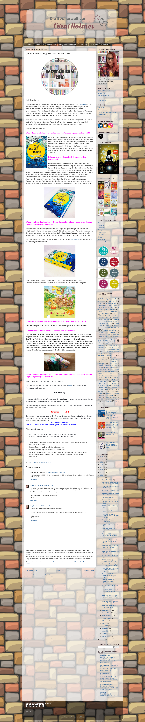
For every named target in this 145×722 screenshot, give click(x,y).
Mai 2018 (105, 626)
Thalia (100, 237)
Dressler (116, 319)
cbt (106, 391)
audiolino (114, 387)
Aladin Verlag (104, 299)
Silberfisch (116, 377)
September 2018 (107, 615)
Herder (108, 334)
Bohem (105, 307)
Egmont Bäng (108, 325)
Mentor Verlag (101, 359)
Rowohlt (112, 373)
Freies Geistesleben (110, 330)
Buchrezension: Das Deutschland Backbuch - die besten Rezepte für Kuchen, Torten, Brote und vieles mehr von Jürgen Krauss (108, 678)
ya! (116, 401)
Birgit (32, 485)
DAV (99, 315)
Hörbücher (83, 45)
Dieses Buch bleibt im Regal (107, 112)
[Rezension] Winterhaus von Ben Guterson (110, 552)
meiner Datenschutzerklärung (57, 562)
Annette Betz (114, 299)
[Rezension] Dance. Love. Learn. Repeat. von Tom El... (110, 597)
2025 (102, 459)
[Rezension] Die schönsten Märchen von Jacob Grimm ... (110, 547)
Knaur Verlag (113, 345)
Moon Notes (116, 360)
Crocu (115, 314)
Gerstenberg (101, 332)
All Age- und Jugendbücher (67, 45)
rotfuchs (115, 397)
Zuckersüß (116, 385)
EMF (116, 321)
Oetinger (101, 364)
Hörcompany (115, 336)
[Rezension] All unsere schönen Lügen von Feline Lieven (111, 445)
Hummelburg (104, 336)
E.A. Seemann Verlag (107, 321)
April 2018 (105, 628)
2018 (102, 477)
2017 (102, 639)
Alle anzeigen (116, 698)
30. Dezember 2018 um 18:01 (44, 485)
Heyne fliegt (116, 334)
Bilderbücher (40, 45)
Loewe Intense (112, 353)
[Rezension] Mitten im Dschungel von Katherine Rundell (110, 515)
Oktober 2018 (106, 613)
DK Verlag (112, 315)
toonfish (100, 399)
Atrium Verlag (111, 303)
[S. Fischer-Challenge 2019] (110, 490)
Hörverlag (103, 338)
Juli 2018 (105, 620)
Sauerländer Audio (105, 375)
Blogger (82, 717)
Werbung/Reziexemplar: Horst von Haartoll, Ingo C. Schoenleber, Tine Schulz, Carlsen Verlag (108, 660)
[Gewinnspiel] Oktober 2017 (110, 433)
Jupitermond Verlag (103, 342)
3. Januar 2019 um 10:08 (43, 506)
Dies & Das (101, 93)
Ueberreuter (102, 383)
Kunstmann (101, 349)
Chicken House (114, 311)
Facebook (101, 225)
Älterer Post (89, 571)
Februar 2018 (106, 633)
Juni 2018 (105, 623)
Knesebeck (102, 348)
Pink (118, 367)
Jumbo (113, 340)
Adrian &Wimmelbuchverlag (111, 297)
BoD (99, 307)
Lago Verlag (109, 351)
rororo (107, 397)
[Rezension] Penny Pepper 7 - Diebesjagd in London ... (110, 564)
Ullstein (114, 383)
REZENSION (75, 239)
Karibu (114, 342)
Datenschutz (102, 100)
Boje (112, 307)
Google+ (100, 230)
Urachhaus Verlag (104, 385)
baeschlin (100, 389)
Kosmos (114, 347)
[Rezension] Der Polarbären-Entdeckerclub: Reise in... (110, 602)
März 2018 (105, 631)
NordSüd (113, 361)
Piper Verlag (103, 369)
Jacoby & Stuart (103, 340)
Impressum (101, 98)
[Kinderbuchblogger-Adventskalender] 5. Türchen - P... (108, 581)
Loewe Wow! (102, 358)
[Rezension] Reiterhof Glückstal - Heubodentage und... (110, 529)
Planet (110, 369)
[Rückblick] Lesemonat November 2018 (109, 606)
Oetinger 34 (113, 363)
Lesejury (100, 234)
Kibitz (108, 344)
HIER (70, 385)
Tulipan (113, 381)
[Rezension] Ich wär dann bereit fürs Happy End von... (109, 535)
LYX (102, 351)
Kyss (107, 349)
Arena (112, 301)
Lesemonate (94, 45)
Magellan (112, 358)
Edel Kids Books (104, 323)
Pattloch (100, 367)
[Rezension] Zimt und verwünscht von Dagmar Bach (110, 501)
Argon (100, 303)
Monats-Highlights (103, 95)
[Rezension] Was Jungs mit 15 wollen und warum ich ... (110, 591)
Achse (99, 297)
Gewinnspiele (102, 114)
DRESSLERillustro (103, 317)
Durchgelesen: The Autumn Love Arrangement (108, 669)
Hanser (112, 332)
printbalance (104, 673)
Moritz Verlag (104, 361)
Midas (108, 360)
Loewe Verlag (105, 355)
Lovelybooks (102, 232)
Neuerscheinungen (104, 90)
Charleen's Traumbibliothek (105, 693)
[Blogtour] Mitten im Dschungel (108, 520)
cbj (112, 389)
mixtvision (110, 395)
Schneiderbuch (103, 377)
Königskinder (115, 349)
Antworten (33, 479)
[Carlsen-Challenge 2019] (109, 497)
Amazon (100, 223)
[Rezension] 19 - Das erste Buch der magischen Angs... (110, 575)
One (116, 365)
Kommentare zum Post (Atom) (42, 575)
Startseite (29, 45)
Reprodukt (101, 373)
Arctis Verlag (102, 301)
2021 (102, 470)
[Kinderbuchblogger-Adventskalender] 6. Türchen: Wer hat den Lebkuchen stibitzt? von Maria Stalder (112, 415)
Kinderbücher (51, 45)
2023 (102, 464)
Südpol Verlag (109, 379)
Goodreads (101, 227)
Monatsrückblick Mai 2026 (107, 695)
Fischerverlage (112, 327)
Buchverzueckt (105, 655)
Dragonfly (106, 319)
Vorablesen (101, 239)
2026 (102, 457)
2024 (102, 462)
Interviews (101, 117)
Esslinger (116, 325)
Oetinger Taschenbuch (104, 365)
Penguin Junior (109, 367)
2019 (102, 475)
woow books (106, 401)
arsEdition (104, 387)
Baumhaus (101, 305)
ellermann (108, 393)
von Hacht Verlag (113, 399)
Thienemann (102, 381)
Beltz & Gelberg (113, 305)
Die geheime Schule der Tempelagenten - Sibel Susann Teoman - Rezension (109, 687)
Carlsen (110, 309)
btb (107, 389)
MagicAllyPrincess (106, 684)
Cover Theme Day (104, 110)
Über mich (104, 45)
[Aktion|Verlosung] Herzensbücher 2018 (109, 560)
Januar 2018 (106, 636)
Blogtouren (101, 107)
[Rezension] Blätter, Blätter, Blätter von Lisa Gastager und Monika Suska (112, 425)
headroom (116, 393)
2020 (102, 472)
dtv (112, 391)
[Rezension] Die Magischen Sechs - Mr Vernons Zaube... (110, 569)
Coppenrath (105, 314)
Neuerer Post (31, 571)
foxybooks (82, 104)
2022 (102, 467)
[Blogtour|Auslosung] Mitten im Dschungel (110, 493)
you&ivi (100, 403)
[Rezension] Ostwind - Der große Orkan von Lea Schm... (110, 541)
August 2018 (106, 618)
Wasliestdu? (102, 242)
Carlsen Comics (102, 311)
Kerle (99, 343)
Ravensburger (110, 371)
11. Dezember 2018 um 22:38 (55, 472)
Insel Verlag (113, 338)
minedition (102, 395)
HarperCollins (101, 334)
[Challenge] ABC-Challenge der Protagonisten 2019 (110, 482)
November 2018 (107, 610)
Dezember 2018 (107, 480)
